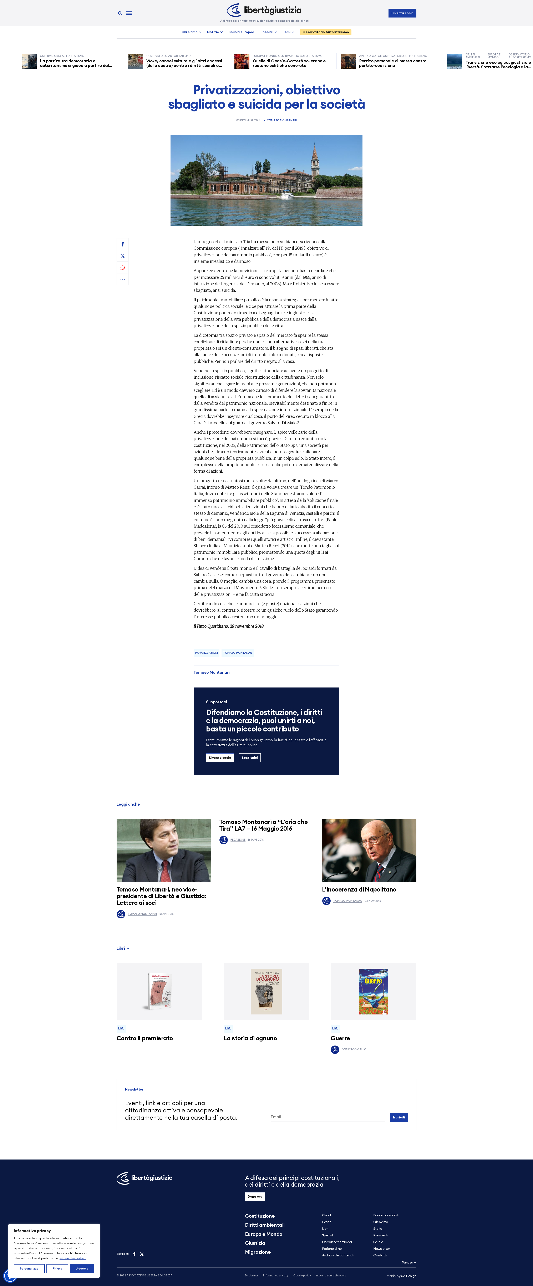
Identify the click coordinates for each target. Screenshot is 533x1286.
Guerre (340, 1039)
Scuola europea (241, 32)
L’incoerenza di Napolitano (359, 890)
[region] (54, 1251)
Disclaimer (251, 1275)
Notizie (213, 32)
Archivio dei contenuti (338, 1255)
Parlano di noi (332, 1248)
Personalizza (29, 1268)
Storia (377, 1228)
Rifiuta (57, 1268)
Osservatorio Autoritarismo (326, 32)
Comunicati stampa (337, 1242)
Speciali (266, 32)
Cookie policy (302, 1275)
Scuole (378, 1242)
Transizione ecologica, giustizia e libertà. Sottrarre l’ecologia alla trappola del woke (462, 67)
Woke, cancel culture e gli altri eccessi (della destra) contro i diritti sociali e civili (148, 65)
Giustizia (255, 1243)
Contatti (379, 1255)
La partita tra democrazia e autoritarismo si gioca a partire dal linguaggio (38, 65)
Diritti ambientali (265, 1225)
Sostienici (250, 757)
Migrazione (258, 1252)
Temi (286, 32)
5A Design (401, 1276)
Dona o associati (385, 1215)
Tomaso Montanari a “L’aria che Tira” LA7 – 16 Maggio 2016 (263, 825)
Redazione (237, 840)
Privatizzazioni (206, 653)
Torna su (407, 1262)
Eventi (326, 1222)
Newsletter (381, 1248)
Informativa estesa (73, 1258)
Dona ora (255, 1196)
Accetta (82, 1268)
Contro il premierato (145, 1039)
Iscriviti (399, 1117)
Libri (121, 948)
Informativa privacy (275, 1275)
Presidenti (380, 1235)
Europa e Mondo (263, 1234)
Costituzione (260, 1216)
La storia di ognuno (250, 1039)
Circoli (326, 1215)
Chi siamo (190, 32)
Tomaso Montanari (282, 120)
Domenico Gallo (354, 1049)
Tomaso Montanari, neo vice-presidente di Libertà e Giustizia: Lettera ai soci (161, 896)
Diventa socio (402, 13)
